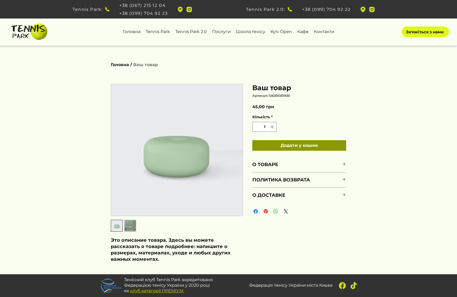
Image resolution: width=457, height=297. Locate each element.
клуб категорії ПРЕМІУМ (157, 290)
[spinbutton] (264, 126)
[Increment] (272, 126)
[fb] (342, 285)
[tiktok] (354, 285)
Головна (120, 64)
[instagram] (189, 9)
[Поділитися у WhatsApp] (276, 211)
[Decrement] (256, 126)
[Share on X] (286, 211)
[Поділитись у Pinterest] (266, 211)
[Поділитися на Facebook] (256, 211)
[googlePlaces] (180, 9)
